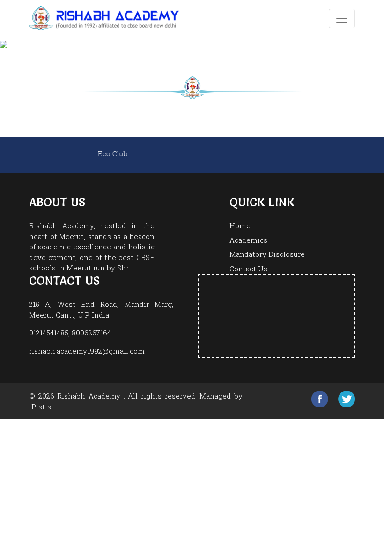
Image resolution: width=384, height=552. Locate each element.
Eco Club (126, 153)
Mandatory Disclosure (267, 254)
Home (240, 225)
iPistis (40, 406)
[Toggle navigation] (342, 18)
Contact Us (248, 268)
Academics (248, 240)
